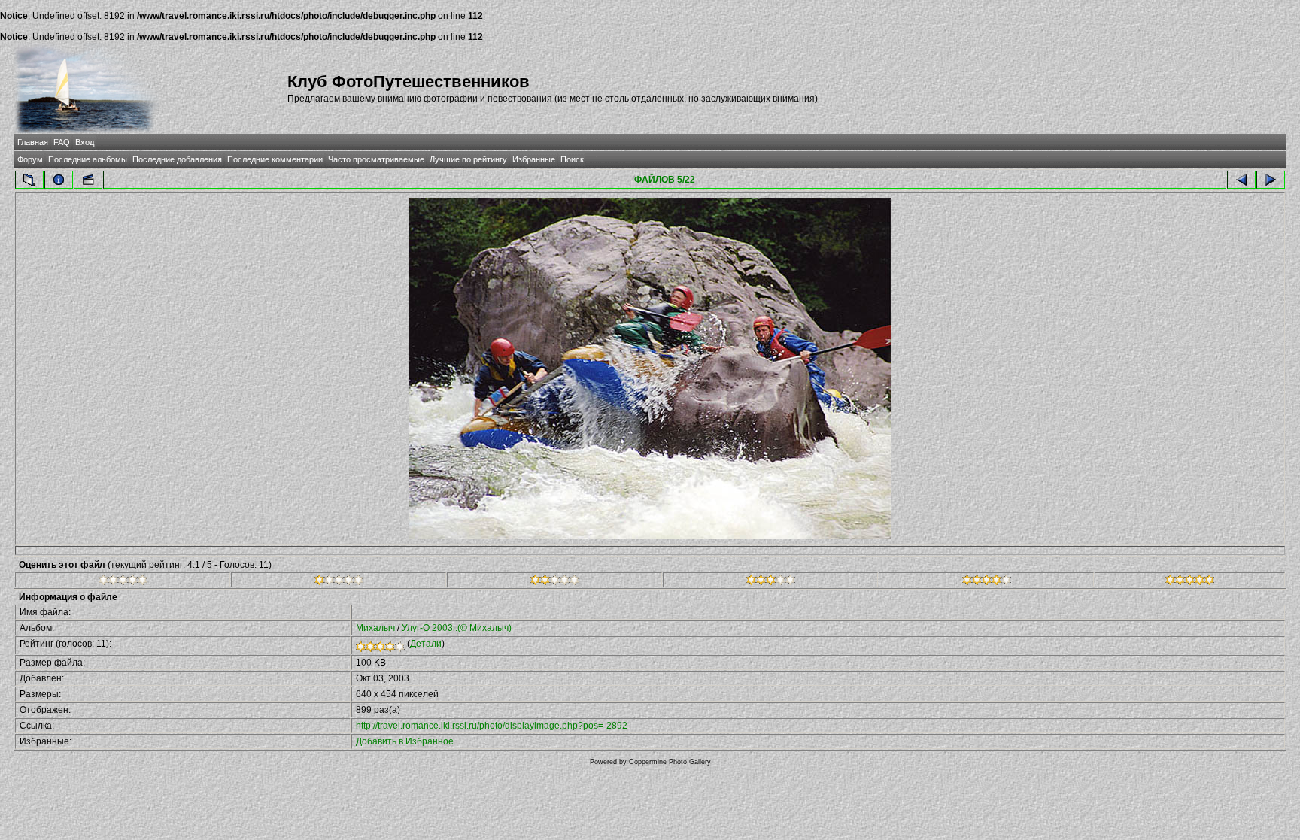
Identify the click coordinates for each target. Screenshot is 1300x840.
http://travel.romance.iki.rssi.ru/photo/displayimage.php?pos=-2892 (491, 725)
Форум (30, 159)
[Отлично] (986, 582)
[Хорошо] (770, 582)
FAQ (61, 142)
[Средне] (554, 582)
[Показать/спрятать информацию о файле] (58, 179)
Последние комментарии (275, 159)
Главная (32, 142)
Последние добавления (177, 159)
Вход (84, 142)
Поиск (572, 159)
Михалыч (375, 628)
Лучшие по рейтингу (468, 159)
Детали (426, 643)
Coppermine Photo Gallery (670, 762)
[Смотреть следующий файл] (1270, 179)
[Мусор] (123, 582)
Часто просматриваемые (376, 159)
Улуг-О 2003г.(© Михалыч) (457, 628)
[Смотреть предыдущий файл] (1241, 179)
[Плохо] (338, 582)
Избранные (533, 159)
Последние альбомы (87, 159)
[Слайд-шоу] (88, 179)
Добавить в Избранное (405, 741)
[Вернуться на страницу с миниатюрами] (29, 179)
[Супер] (1189, 582)
